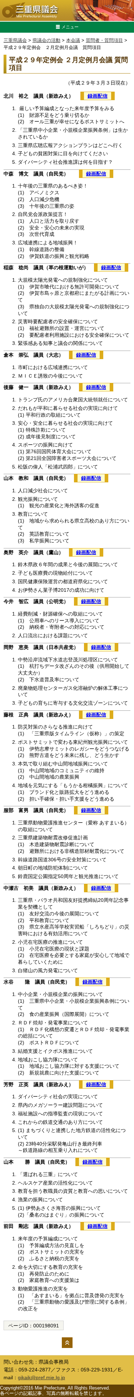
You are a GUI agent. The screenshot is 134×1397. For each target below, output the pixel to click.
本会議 (73, 40)
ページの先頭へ (67, 1342)
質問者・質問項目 (104, 40)
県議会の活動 (46, 40)
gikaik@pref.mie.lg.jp (41, 1377)
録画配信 (98, 96)
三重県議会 (15, 40)
